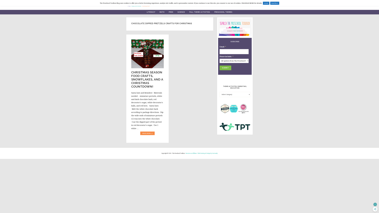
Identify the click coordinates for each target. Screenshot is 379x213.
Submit (225, 68)
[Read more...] (148, 134)
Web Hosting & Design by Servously (208, 153)
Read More (274, 3)
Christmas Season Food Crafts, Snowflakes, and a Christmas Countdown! (147, 79)
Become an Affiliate (191, 153)
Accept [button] (266, 3)
